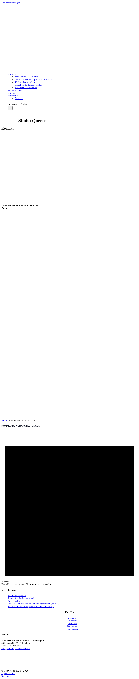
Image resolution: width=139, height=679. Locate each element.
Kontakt (73, 620)
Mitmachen (73, 618)
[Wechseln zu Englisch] (9, 101)
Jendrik (4, 420)
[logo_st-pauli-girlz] (35, 412)
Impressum (73, 629)
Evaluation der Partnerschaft (21, 598)
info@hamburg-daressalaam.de (15, 648)
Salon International (17, 595)
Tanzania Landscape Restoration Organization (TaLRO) (33, 603)
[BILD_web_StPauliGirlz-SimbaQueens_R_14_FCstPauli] (52, 334)
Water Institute (15, 601)
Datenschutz (73, 626)
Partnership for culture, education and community (31, 606)
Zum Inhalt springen (10, 2)
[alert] (69, 508)
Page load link (8, 673)
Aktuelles (72, 623)
